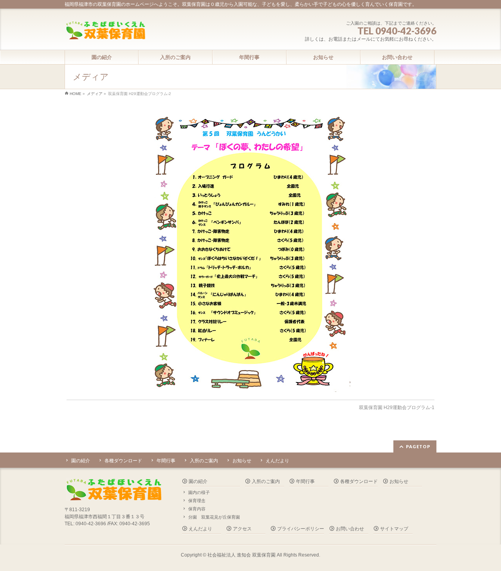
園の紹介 (80, 460)
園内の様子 (199, 492)
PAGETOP (418, 446)
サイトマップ (394, 528)
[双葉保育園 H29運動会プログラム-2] (250, 251)
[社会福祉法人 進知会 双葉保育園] (105, 31)
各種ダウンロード (123, 460)
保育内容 (196, 508)
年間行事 (166, 460)
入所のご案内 (204, 460)
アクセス (242, 528)
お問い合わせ (350, 528)
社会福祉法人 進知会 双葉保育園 (241, 555)
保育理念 (196, 500)
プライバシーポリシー (300, 528)
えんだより (277, 460)
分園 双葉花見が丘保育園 (214, 517)
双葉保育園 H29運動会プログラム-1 (396, 407)
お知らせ (241, 460)
